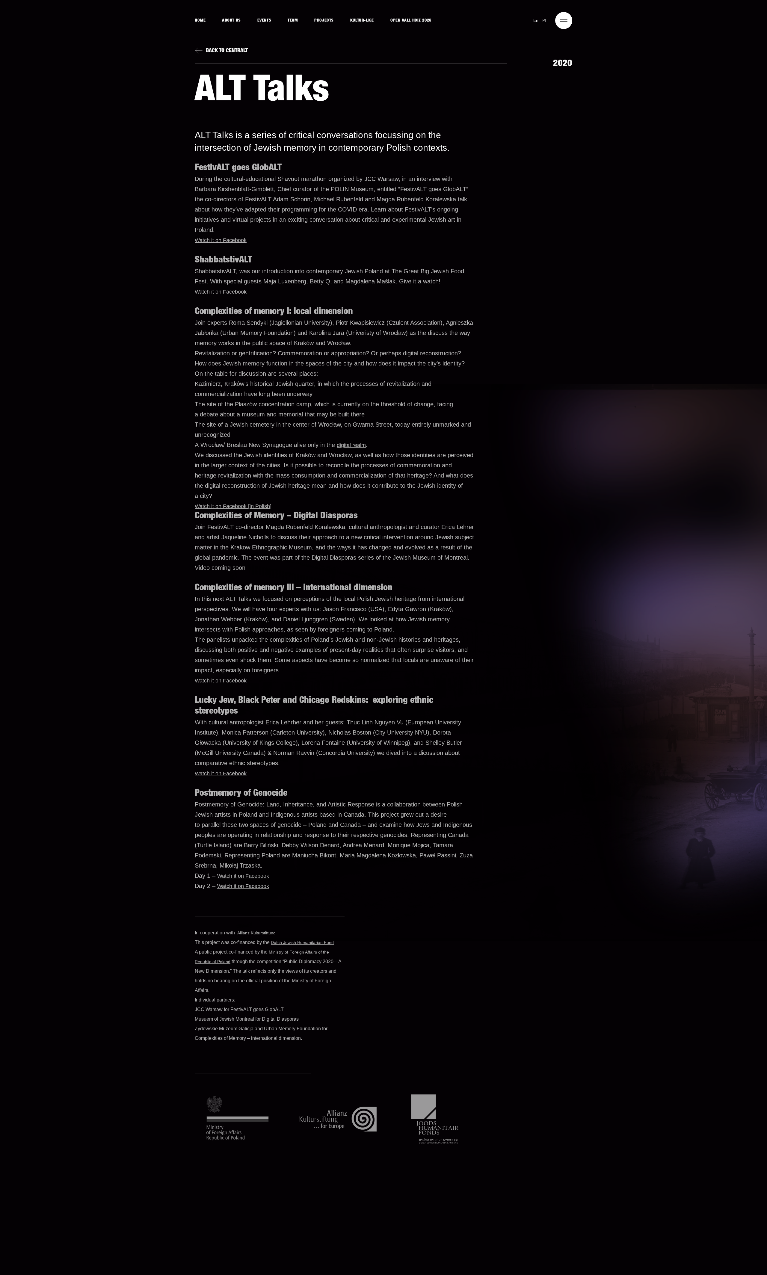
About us (231, 21)
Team (293, 21)
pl (544, 20)
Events (264, 21)
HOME (200, 21)
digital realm (351, 445)
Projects (323, 21)
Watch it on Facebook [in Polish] (233, 506)
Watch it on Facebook (221, 240)
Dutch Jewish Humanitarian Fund (302, 942)
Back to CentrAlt (227, 51)
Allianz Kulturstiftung (256, 932)
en (536, 20)
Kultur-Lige (362, 21)
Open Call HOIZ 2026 (410, 21)
